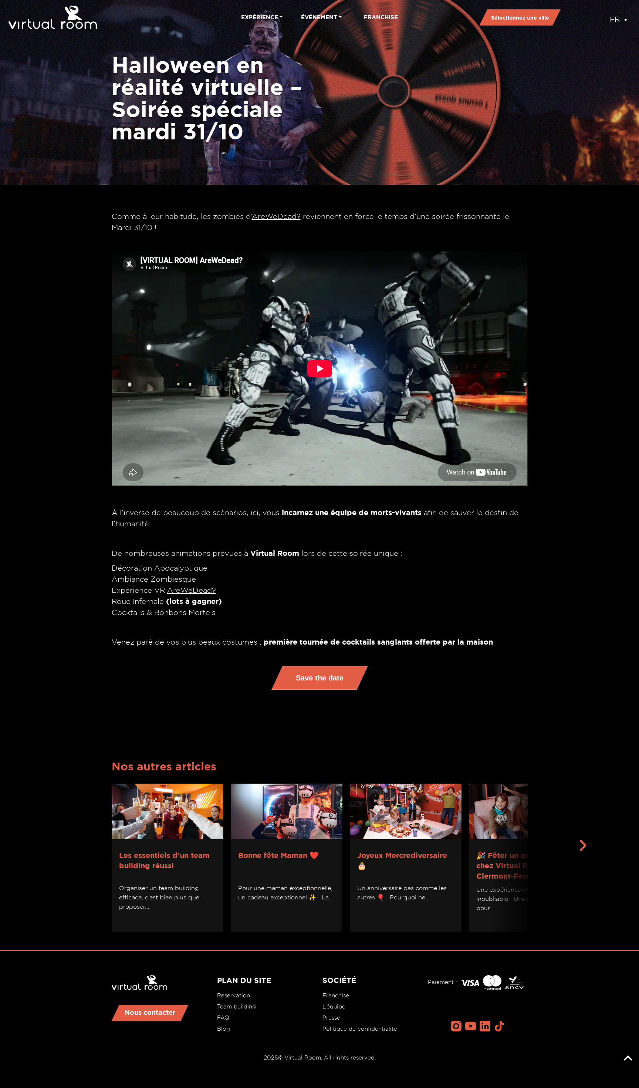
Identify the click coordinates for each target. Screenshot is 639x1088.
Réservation (233, 996)
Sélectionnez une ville (520, 18)
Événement (319, 17)
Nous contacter (150, 1012)
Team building (236, 1007)
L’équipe (333, 1007)
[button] (618, 17)
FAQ (223, 1018)
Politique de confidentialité (359, 1029)
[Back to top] (628, 1058)
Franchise (381, 17)
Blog (223, 1029)
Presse (331, 1018)
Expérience (259, 17)
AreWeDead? (276, 216)
